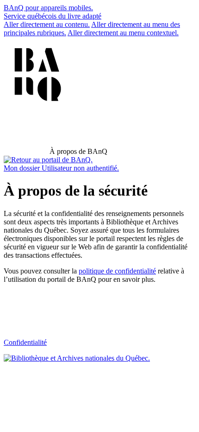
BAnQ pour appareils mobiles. (48, 8)
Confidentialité (25, 342)
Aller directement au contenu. (47, 24)
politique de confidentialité (117, 271)
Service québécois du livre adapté (52, 16)
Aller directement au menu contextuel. (123, 33)
